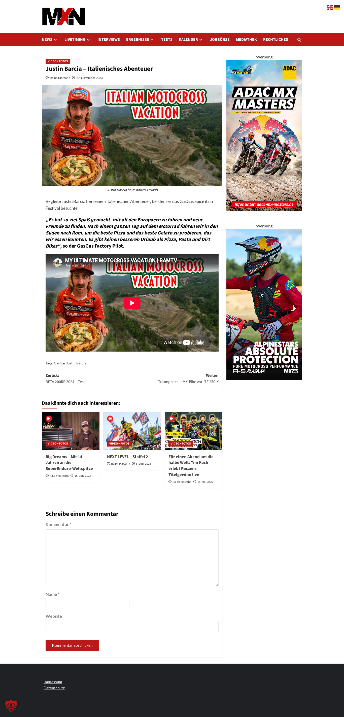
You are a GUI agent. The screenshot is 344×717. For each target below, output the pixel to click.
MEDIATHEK (246, 39)
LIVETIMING (74, 39)
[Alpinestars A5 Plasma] (264, 303)
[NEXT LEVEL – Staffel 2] (132, 431)
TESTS (167, 39)
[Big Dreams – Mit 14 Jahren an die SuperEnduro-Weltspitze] (70, 431)
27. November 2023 (89, 78)
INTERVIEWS (108, 39)
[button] (299, 39)
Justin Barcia (76, 363)
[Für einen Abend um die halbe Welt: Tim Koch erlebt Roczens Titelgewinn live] (193, 431)
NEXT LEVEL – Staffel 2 (127, 457)
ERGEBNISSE (137, 39)
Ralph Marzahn (60, 78)
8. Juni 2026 (143, 464)
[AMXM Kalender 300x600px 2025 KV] (264, 135)
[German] (337, 7)
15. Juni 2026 (83, 476)
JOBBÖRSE (220, 39)
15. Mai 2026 (205, 482)
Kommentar (58, 524)
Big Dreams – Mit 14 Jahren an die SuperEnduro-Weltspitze (69, 463)
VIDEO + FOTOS (58, 61)
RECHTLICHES (275, 39)
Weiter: (188, 379)
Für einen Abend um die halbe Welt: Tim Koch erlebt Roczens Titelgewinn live (191, 466)
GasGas (59, 363)
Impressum (53, 681)
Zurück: (65, 379)
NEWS (47, 39)
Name (52, 594)
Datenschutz (54, 688)
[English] (330, 7)
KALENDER (188, 39)
